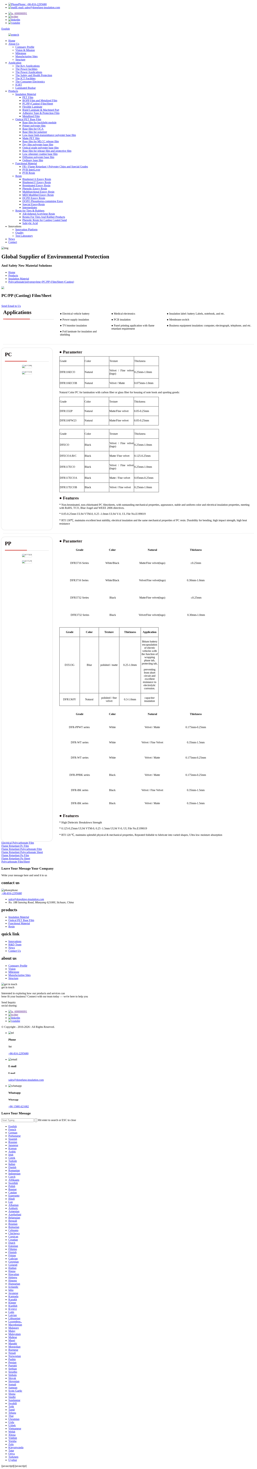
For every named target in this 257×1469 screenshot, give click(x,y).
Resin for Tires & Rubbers (29, 210)
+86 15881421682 (18, 1106)
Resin (18, 176)
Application (14, 62)
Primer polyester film (33, 125)
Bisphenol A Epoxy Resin (36, 179)
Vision (12, 968)
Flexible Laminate (32, 106)
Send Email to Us (11, 305)
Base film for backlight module (39, 122)
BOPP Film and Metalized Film (39, 100)
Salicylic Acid (30, 223)
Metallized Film (31, 116)
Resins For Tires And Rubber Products (43, 216)
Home (11, 40)
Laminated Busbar (25, 87)
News (11, 238)
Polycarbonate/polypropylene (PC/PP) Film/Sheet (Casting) (41, 281)
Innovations (14, 941)
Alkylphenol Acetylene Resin (38, 213)
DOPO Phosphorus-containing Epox (42, 201)
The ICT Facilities (25, 78)
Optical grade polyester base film (40, 147)
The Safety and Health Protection (33, 75)
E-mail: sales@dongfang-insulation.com (38, 7)
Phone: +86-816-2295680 (32, 4)
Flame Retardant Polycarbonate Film (21, 849)
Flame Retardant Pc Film (15, 845)
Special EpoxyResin (33, 204)
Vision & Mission (25, 50)
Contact (12, 242)
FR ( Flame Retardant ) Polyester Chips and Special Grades (55, 166)
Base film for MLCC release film (40, 141)
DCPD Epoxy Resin (33, 198)
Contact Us (14, 950)
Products (13, 91)
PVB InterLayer (31, 169)
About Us (13, 43)
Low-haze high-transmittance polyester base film (49, 135)
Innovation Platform (26, 229)
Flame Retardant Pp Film (15, 855)
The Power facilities (26, 68)
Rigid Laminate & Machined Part (40, 109)
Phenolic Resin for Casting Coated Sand (44, 220)
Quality (19, 232)
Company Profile (24, 46)
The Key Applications (27, 65)
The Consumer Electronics (30, 81)
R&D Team (14, 944)
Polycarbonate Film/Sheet (15, 861)
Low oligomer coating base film (40, 153)
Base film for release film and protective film (46, 150)
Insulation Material (25, 94)
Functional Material (26, 163)
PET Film (27, 97)
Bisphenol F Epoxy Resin (36, 182)
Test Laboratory (24, 235)
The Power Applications (28, 72)
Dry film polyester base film (37, 144)
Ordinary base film (32, 160)
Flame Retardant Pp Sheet (15, 858)
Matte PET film (31, 138)
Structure (20, 59)
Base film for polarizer (34, 131)
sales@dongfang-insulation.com (26, 1079)
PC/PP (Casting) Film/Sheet (37, 103)
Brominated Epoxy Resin (36, 185)
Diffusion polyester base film (38, 157)
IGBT (18, 84)
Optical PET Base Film (28, 119)
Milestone (20, 53)
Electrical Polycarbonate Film (17, 842)
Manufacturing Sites (26, 56)
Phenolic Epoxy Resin (34, 188)
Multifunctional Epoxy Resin (38, 191)
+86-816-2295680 (11, 893)
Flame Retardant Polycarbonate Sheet (22, 852)
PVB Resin (28, 172)
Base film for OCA (33, 128)
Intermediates (29, 207)
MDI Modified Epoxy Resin (38, 194)
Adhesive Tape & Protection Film (40, 113)
